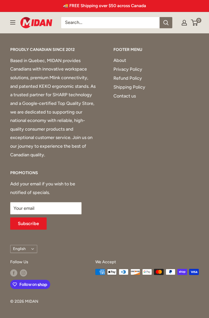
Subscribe (28, 223)
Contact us (124, 96)
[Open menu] (12, 22)
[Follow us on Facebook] (13, 272)
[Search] (166, 22)
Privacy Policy (127, 69)
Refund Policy (127, 78)
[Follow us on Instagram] (23, 272)
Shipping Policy (129, 87)
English (19, 248)
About (119, 60)
